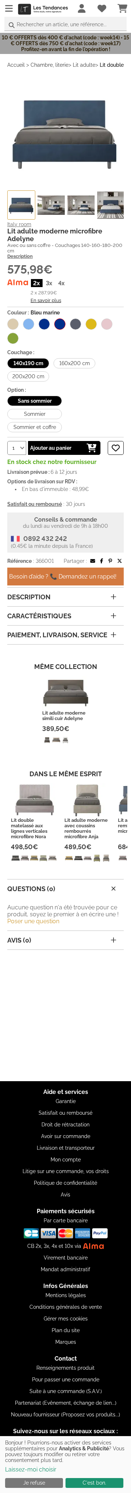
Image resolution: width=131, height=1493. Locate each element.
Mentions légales (65, 1295)
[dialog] (65, 1464)
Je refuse (34, 1483)
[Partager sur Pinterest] (110, 561)
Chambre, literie (49, 65)
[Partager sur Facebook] (101, 561)
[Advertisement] (65, 1015)
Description (20, 256)
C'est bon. (94, 1483)
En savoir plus (46, 300)
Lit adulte (84, 65)
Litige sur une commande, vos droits (66, 1171)
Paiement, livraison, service (57, 635)
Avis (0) (19, 940)
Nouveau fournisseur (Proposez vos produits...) (65, 1414)
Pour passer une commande (65, 1379)
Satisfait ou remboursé (65, 1113)
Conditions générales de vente (65, 1307)
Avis (65, 1195)
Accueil (16, 65)
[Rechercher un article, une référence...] (12, 25)
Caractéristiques (39, 616)
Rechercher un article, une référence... (62, 24)
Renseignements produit (65, 1368)
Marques (65, 1342)
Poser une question (33, 921)
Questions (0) (31, 889)
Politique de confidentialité (65, 1183)
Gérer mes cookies (66, 1319)
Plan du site (66, 1330)
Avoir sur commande (65, 1136)
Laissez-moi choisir (30, 1469)
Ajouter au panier (50, 448)
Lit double (112, 65)
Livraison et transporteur (66, 1148)
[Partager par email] (92, 561)
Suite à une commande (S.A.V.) (65, 1391)
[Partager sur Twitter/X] (119, 561)
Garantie (66, 1101)
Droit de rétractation (65, 1125)
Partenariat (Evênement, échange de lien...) (65, 1403)
